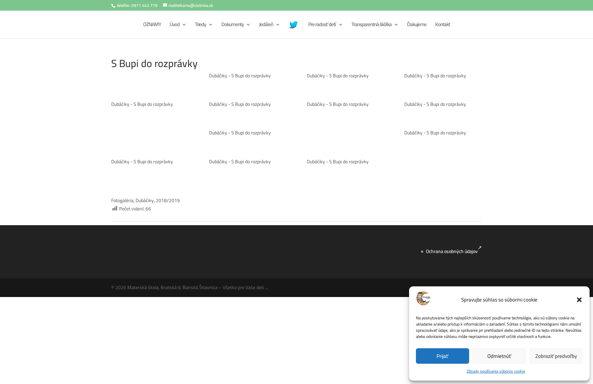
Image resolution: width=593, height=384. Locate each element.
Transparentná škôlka (371, 25)
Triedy (200, 25)
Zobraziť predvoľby (556, 356)
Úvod (174, 25)
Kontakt (442, 25)
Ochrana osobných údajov (452, 251)
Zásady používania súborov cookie (496, 371)
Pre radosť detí (322, 25)
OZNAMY (152, 25)
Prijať (443, 356)
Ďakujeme (417, 25)
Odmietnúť (499, 356)
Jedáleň (266, 25)
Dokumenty (232, 25)
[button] (579, 299)
